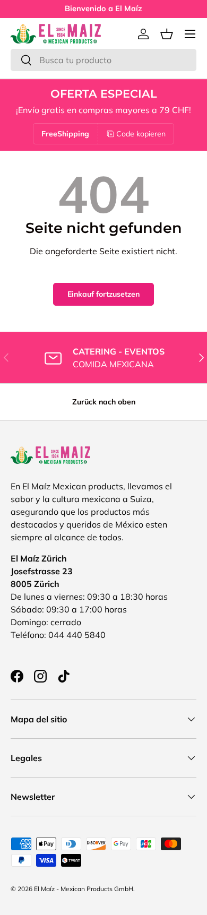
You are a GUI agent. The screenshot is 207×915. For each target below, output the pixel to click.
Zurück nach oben (103, 402)
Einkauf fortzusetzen (103, 294)
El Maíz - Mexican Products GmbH (83, 889)
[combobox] (103, 60)
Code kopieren (141, 134)
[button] (166, 34)
